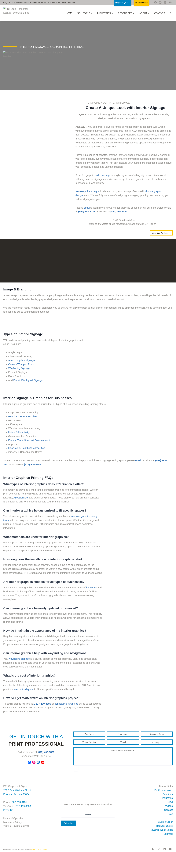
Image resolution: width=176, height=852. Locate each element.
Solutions (168, 794)
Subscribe (68, 823)
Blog (170, 802)
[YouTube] (170, 2)
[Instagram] (160, 2)
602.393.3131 (54, 2)
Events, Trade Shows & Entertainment (29, 440)
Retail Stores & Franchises (23, 416)
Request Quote (164, 826)
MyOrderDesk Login (162, 830)
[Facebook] (155, 2)
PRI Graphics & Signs (87, 191)
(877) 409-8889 (46, 752)
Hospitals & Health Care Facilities (26, 448)
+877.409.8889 (68, 2)
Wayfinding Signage (19, 368)
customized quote (24, 689)
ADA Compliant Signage (21, 360)
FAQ (5, 2)
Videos (169, 806)
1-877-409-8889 (42, 703)
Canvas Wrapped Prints (21, 364)
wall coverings (102, 175)
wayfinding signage (19, 658)
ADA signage (20, 497)
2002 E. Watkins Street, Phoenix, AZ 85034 (27, 2)
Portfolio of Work (163, 790)
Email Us (8, 810)
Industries (167, 798)
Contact (159, 13)
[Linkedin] (165, 2)
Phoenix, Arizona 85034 (16, 794)
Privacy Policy (36, 849)
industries (91, 587)
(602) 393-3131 (86, 211)
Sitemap (168, 833)
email (87, 207)
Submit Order (165, 822)
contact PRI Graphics (66, 703)
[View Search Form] (171, 13)
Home (69, 13)
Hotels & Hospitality (19, 432)
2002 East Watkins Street (17, 790)
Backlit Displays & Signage (28, 380)
